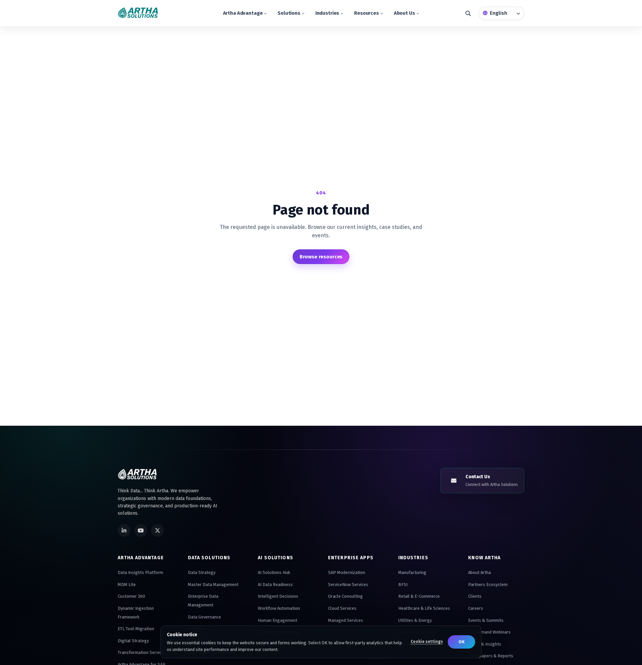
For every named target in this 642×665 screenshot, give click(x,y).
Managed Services (345, 620)
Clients (474, 596)
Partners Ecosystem (488, 584)
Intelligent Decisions (278, 596)
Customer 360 (131, 596)
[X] (157, 530)
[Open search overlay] (468, 13)
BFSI (403, 584)
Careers (475, 608)
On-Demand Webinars (489, 632)
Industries (327, 13)
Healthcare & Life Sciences (424, 608)
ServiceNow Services (348, 584)
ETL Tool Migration (136, 628)
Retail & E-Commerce (419, 596)
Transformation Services (142, 652)
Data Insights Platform (140, 572)
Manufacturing (412, 572)
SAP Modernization (346, 572)
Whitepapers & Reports (490, 655)
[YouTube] (140, 530)
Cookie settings (427, 641)
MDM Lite (127, 584)
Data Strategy (201, 572)
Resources (366, 13)
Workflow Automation (279, 608)
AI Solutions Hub (274, 572)
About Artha (479, 572)
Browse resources (321, 257)
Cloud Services (342, 608)
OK (461, 641)
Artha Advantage (243, 13)
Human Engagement (277, 620)
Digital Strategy (133, 640)
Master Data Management (213, 584)
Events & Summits (486, 620)
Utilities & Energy (415, 620)
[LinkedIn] (124, 530)
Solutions (289, 13)
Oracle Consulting (345, 596)
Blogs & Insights (484, 644)
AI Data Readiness (275, 584)
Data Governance (204, 616)
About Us (404, 13)
